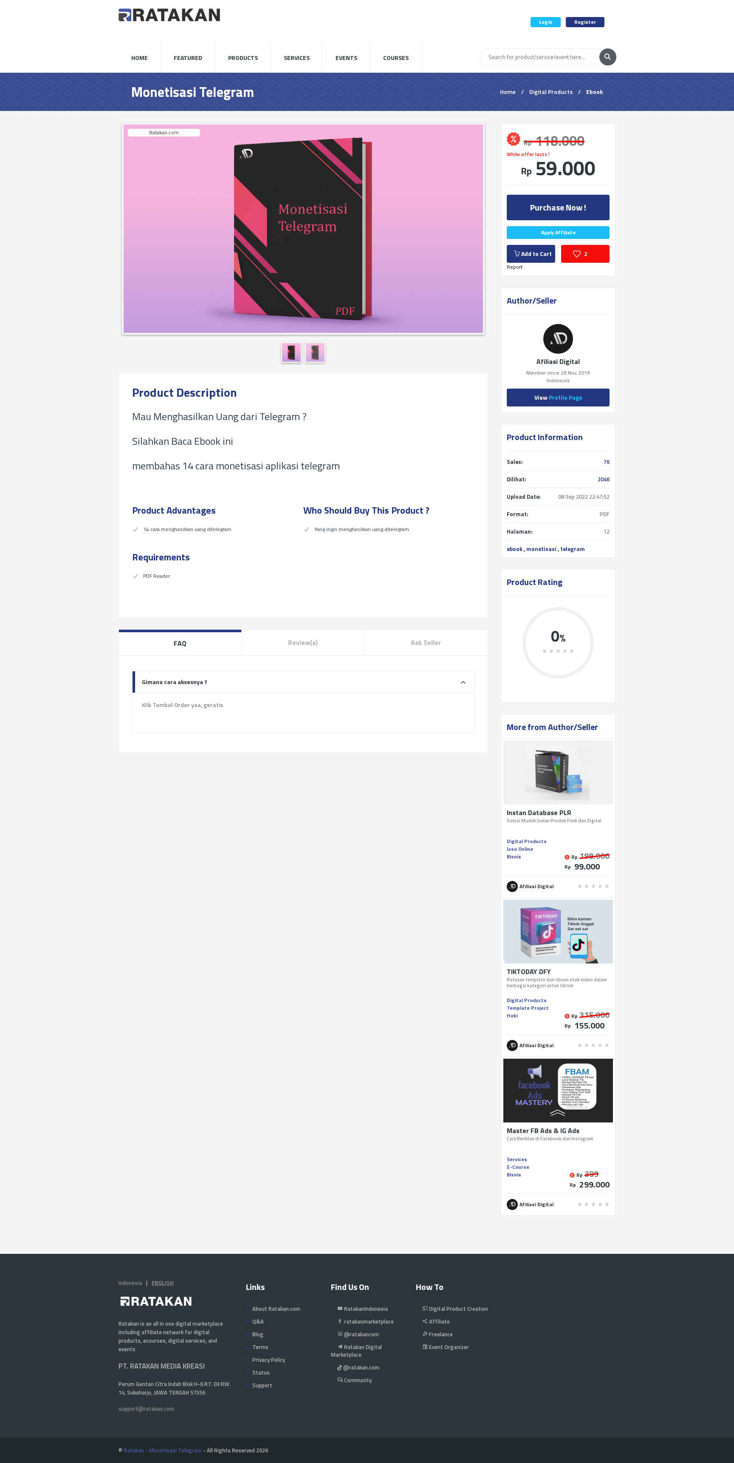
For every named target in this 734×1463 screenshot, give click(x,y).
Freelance (440, 1334)
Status (261, 1372)
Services (297, 57)
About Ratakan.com (276, 1308)
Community (357, 1380)
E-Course (518, 1167)
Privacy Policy (268, 1359)
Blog (257, 1334)
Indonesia (130, 1282)
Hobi (512, 1015)
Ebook (594, 91)
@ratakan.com (360, 1367)
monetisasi (541, 549)
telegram (572, 549)
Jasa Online (520, 849)
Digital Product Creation (458, 1308)
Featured (188, 57)
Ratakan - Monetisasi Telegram (163, 1450)
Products (243, 57)
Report (514, 267)
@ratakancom (361, 1334)
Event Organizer (448, 1347)
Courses (396, 57)
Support (262, 1385)
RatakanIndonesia (365, 1308)
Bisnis (514, 856)
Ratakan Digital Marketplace (356, 1351)
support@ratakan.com (146, 1408)
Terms (260, 1347)
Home (139, 57)
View (558, 397)
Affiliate (439, 1321)
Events (346, 57)
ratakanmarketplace (368, 1321)
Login (545, 22)
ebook (514, 549)
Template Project (528, 1008)
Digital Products (551, 91)
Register (585, 22)
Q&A (258, 1321)
